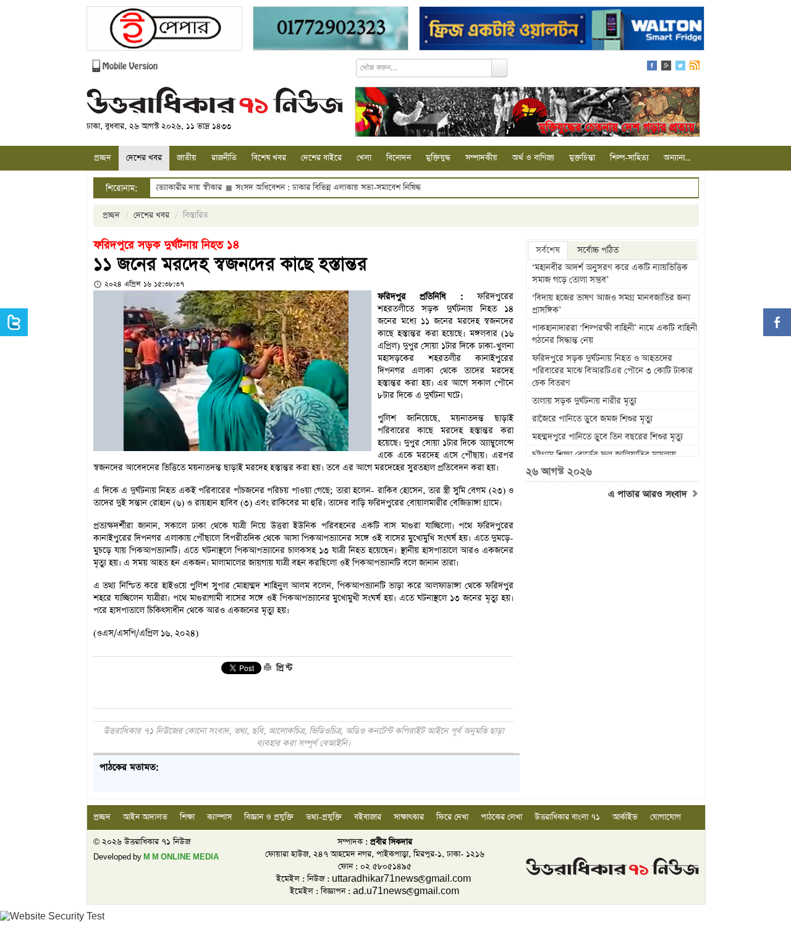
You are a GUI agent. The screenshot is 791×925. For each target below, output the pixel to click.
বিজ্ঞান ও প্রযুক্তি (269, 817)
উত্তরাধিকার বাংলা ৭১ (567, 817)
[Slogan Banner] (527, 113)
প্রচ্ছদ (102, 158)
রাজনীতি (224, 158)
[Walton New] (562, 30)
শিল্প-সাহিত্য (629, 158)
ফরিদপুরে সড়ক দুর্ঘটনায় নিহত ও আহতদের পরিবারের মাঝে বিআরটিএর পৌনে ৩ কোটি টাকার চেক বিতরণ (612, 370)
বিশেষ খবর (269, 158)
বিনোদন (398, 158)
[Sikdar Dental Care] (330, 30)
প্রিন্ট (283, 668)
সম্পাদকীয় (481, 158)
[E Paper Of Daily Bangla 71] (164, 30)
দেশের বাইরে (321, 158)
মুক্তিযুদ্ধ (438, 158)
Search (499, 68)
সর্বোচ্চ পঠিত (598, 250)
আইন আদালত (145, 817)
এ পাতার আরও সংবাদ (649, 494)
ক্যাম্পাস (219, 817)
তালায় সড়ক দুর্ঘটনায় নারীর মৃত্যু (584, 401)
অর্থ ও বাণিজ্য (533, 158)
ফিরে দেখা (452, 817)
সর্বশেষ (548, 250)
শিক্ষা (187, 817)
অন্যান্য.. (677, 158)
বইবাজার (367, 817)
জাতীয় (187, 158)
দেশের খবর (144, 158)
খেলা (364, 158)
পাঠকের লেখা (501, 817)
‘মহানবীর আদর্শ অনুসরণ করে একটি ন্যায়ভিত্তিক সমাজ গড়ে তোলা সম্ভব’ (610, 273)
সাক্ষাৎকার (409, 817)
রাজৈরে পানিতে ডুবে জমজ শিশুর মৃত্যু (592, 419)
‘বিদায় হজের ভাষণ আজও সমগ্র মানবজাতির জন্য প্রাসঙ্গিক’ (611, 304)
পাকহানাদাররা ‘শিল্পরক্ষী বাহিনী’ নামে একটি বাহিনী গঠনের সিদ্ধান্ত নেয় (614, 334)
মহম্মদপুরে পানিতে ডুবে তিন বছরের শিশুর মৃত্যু (607, 437)
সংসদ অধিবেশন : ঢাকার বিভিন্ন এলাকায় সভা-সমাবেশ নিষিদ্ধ (301, 187)
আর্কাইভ (625, 817)
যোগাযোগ (665, 817)
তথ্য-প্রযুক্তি (324, 817)
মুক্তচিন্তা (582, 158)
